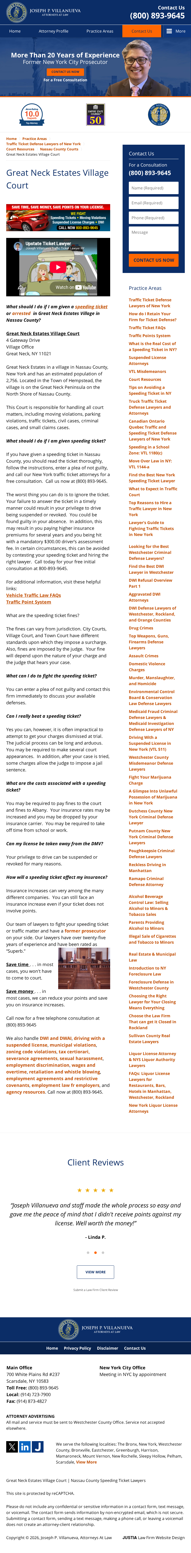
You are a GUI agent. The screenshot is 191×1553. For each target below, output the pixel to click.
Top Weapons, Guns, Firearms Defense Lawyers (149, 642)
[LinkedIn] (25, 1447)
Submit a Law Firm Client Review (95, 1290)
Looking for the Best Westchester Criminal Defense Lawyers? (150, 552)
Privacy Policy (77, 1348)
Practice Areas (100, 31)
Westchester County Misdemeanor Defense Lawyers (151, 763)
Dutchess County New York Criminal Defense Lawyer (151, 817)
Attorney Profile (53, 31)
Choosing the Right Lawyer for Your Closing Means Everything (152, 1002)
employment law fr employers (65, 1085)
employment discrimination (37, 1065)
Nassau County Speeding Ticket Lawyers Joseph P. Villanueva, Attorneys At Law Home (43, 12)
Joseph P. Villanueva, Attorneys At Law (76, 1537)
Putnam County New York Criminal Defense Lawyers (151, 836)
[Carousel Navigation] (95, 1252)
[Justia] (38, 1447)
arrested (22, 313)
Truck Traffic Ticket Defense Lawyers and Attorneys (150, 407)
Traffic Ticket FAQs (147, 327)
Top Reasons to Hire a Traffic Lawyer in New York (150, 508)
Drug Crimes (141, 628)
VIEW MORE (96, 1272)
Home (15, 31)
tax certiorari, (74, 1052)
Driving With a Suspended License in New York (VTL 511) (150, 743)
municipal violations (73, 1045)
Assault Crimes (143, 656)
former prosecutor (85, 931)
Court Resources (145, 379)
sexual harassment (81, 1058)
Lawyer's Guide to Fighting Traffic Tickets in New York (151, 528)
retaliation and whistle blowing (64, 1072)
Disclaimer (107, 1348)
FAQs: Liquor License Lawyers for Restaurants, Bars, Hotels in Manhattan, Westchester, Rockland (151, 1085)
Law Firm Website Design (154, 1537)
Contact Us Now (65, 72)
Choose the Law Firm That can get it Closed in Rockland (152, 1021)
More (181, 31)
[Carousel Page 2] (95, 1252)
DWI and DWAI (56, 1038)
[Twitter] (12, 1447)
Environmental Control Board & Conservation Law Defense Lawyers (152, 697)
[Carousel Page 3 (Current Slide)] (103, 1252)
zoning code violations (31, 1052)
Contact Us (142, 31)
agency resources (25, 1092)
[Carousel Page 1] (88, 1252)
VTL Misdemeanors (147, 371)
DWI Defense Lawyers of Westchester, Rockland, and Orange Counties (152, 614)
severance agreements (31, 1058)
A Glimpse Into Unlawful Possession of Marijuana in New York (153, 797)
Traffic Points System (150, 335)
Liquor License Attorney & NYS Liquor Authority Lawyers (152, 1059)
